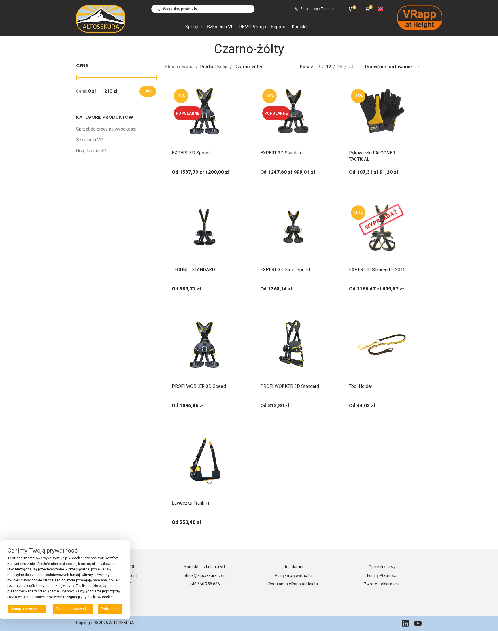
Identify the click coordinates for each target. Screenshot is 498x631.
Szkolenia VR (89, 140)
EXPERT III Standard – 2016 (377, 269)
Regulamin (293, 566)
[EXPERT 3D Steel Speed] (293, 227)
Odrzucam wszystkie (73, 609)
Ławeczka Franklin (190, 503)
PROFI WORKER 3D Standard (289, 386)
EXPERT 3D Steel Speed (285, 269)
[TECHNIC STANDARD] (205, 227)
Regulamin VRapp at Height (293, 584)
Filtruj (148, 91)
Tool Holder (360, 386)
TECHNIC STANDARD (193, 269)
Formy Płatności (382, 575)
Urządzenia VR (91, 151)
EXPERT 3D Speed (191, 153)
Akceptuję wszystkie (27, 609)
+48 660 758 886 (205, 584)
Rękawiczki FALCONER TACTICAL (372, 156)
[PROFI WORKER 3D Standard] (293, 344)
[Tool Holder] (382, 344)
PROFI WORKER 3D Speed (199, 386)
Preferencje (110, 609)
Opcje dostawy (382, 566)
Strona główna (179, 66)
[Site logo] (100, 18)
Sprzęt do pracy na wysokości (106, 129)
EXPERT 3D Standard (281, 153)
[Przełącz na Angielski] (380, 8)
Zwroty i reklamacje (382, 584)
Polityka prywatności (293, 575)
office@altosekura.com (205, 575)
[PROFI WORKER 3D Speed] (205, 344)
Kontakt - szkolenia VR (204, 566)
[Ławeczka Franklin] (205, 461)
